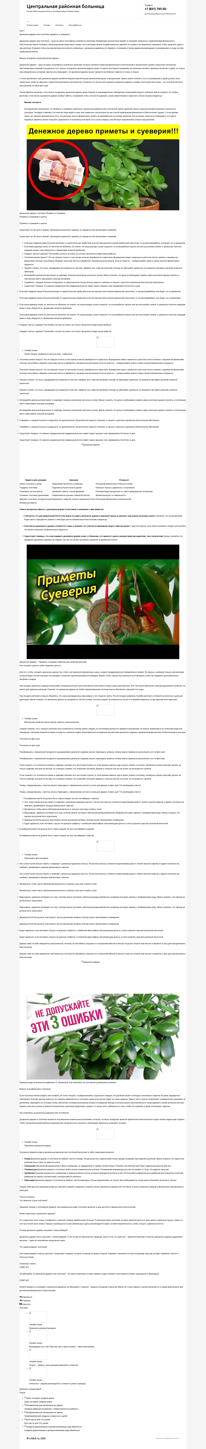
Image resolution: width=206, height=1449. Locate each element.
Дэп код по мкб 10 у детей (36, 1423)
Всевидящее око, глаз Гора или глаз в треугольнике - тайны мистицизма (61, 1347)
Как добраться (75, 25)
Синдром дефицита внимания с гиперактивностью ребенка (51, 1409)
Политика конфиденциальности (167, 1438)
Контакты (59, 25)
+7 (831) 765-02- (156, 8)
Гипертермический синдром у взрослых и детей (45, 1416)
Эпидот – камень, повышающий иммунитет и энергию (53, 1365)
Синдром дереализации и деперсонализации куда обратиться (52, 1430)
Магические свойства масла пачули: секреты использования (51, 722)
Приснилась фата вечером (36, 858)
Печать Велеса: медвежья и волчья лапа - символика (48, 354)
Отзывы (47, 25)
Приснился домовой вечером (37, 1146)
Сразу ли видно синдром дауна (38, 1402)
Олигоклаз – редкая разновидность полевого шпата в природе (57, 1383)
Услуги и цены (32, 25)
